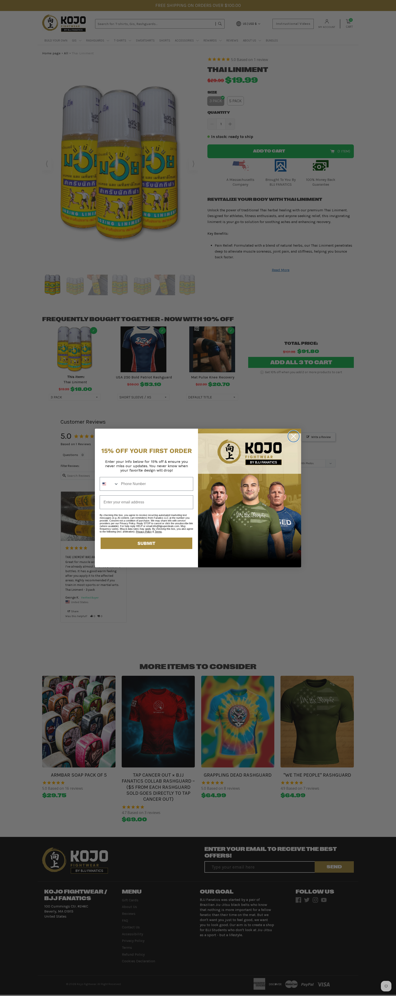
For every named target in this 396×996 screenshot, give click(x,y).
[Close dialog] (293, 436)
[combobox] (109, 484)
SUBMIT (146, 543)
